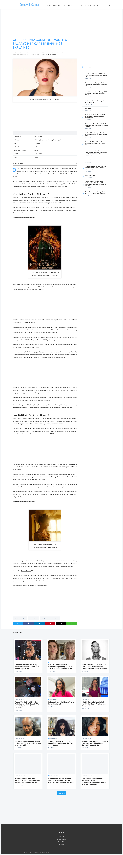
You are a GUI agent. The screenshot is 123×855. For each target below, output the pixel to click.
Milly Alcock (24, 217)
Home (49, 5)
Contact (95, 5)
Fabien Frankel (26, 571)
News (55, 5)
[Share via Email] (61, 623)
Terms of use (61, 842)
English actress (33, 618)
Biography (62, 5)
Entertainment (73, 5)
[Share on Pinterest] (50, 623)
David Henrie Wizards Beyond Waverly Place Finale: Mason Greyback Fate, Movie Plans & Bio (60, 780)
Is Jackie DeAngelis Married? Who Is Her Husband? (61, 703)
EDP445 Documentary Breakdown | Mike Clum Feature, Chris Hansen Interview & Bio (28, 743)
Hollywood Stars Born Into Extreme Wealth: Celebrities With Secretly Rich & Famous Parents (27, 780)
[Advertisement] (61, 23)
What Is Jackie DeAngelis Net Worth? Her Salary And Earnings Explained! (94, 704)
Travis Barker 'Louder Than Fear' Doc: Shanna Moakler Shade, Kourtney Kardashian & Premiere (94, 666)
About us (61, 836)
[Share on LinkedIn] (39, 623)
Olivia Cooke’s (17, 197)
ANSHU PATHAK (52, 54)
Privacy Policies (61, 839)
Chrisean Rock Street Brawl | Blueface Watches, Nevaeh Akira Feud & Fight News (27, 666)
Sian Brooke (24, 501)
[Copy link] (71, 623)
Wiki (89, 5)
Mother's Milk (54, 618)
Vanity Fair (44, 618)
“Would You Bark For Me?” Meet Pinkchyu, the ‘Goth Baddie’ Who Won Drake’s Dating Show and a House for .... (27, 705)
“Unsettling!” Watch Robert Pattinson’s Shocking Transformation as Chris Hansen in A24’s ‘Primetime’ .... (94, 781)
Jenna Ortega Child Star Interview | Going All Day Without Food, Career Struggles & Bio (95, 743)
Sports (83, 5)
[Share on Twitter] (18, 623)
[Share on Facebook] (28, 623)
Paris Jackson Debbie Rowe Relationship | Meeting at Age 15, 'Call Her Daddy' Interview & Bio (60, 666)
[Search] (109, 5)
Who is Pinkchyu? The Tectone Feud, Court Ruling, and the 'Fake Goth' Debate (60, 743)
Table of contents (18, 163)
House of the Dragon (19, 618)
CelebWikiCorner (42, 585)
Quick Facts (17, 133)
